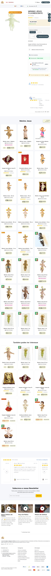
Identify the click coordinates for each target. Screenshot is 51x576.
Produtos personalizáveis (40, 559)
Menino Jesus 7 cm (25, 328)
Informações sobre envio (40, 553)
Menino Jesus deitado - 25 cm (8, 222)
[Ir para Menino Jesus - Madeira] (9, 132)
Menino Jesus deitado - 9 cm (9, 248)
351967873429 (5, 551)
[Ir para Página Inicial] (2, 2)
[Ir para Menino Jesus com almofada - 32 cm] (42, 186)
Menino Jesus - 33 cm (42, 168)
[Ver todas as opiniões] (25, 459)
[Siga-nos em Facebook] (7, 544)
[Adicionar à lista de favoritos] (15, 132)
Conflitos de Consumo (22, 556)
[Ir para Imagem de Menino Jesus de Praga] (42, 378)
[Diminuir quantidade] (30, 36)
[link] (25, 479)
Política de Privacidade (22, 551)
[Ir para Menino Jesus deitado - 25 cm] (9, 213)
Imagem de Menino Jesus (9, 387)
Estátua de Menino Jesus (25, 415)
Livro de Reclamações (22, 559)
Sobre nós (37, 550)
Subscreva (39, 495)
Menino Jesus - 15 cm (25, 195)
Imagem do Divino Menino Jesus (42, 142)
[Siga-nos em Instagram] (5, 544)
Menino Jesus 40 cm (42, 274)
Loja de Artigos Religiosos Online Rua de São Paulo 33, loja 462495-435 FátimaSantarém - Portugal (9, 555)
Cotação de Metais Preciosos (23, 557)
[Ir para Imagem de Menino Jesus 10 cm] (9, 159)
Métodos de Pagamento (39, 551)
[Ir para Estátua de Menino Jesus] (25, 406)
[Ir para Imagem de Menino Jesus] (9, 378)
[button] (6, 471)
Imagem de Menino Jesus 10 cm (8, 169)
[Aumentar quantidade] (34, 36)
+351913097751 (5, 550)
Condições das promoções (40, 554)
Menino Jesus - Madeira (8, 141)
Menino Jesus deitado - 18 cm (25, 222)
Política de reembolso (22, 553)
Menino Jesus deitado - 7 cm (25, 248)
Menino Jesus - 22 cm (8, 195)
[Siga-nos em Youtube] (10, 544)
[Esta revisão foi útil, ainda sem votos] (45, 112)
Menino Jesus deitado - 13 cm (42, 222)
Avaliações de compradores (40, 556)
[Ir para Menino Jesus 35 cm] (25, 292)
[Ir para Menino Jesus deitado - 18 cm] (25, 213)
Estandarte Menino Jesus (25, 168)
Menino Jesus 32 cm (9, 441)
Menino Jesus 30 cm (42, 301)
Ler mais (46, 75)
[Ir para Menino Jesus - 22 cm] (9, 186)
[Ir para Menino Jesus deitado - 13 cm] (42, 213)
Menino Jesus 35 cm (9, 301)
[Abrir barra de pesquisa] (49, 17)
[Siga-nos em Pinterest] (12, 544)
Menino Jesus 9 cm (25, 274)
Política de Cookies (21, 554)
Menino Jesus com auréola (8, 362)
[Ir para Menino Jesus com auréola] (9, 353)
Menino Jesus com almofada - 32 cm (42, 196)
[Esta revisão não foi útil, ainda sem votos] (47, 112)
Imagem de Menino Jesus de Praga (42, 388)
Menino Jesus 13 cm (8, 274)
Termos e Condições (22, 550)
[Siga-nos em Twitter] (9, 544)
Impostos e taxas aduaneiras (40, 557)
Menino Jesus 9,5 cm (42, 248)
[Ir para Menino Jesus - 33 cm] (42, 159)
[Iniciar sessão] (49, 20)
